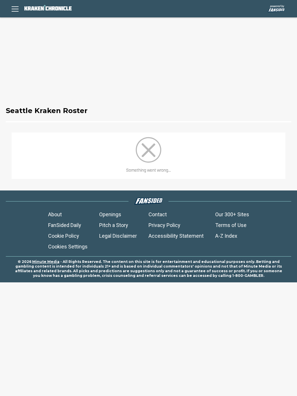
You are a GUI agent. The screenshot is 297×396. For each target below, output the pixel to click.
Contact (157, 214)
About (55, 214)
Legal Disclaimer (118, 236)
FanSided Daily (64, 225)
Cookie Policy (63, 236)
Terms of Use (231, 225)
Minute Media (45, 261)
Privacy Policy (164, 225)
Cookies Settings (68, 247)
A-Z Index (226, 236)
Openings (110, 214)
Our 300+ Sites (232, 214)
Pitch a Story (113, 225)
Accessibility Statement (176, 236)
